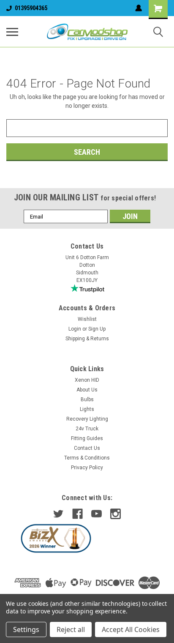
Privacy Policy (87, 468)
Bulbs (87, 399)
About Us (87, 390)
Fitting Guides (87, 438)
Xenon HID (87, 380)
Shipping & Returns (87, 339)
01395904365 (31, 8)
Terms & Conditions (87, 458)
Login (74, 329)
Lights (87, 409)
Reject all (71, 629)
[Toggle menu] (12, 32)
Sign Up (97, 329)
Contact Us (87, 448)
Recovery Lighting (87, 419)
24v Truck (87, 429)
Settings (26, 629)
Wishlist (87, 319)
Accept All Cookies (131, 629)
